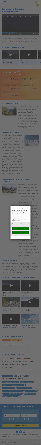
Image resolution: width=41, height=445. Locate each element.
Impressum (27, 237)
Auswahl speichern (20, 235)
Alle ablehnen (20, 232)
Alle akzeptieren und (21, 228)
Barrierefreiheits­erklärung (16, 237)
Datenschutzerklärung (16, 220)
